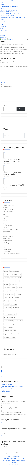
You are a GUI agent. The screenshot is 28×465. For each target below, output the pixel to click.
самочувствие (19, 320)
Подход (2, 4)
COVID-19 (6, 274)
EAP (20, 274)
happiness (13, 277)
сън (4, 245)
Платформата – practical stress (9, 6)
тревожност (7, 251)
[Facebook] (0, 68)
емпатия (11, 297)
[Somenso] (14, 1)
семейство (6, 238)
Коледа (6, 291)
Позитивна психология (16, 291)
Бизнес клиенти (4, 23)
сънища (19, 324)
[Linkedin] (0, 72)
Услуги (2, 19)
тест (5, 327)
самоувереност (8, 320)
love (17, 281)
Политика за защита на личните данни (12, 386)
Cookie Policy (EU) (6, 391)
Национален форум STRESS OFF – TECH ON (13, 17)
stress (13, 287)
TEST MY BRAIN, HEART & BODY (9, 13)
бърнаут (5, 213)
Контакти (3, 35)
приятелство (7, 235)
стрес (5, 242)
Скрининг (2, 8)
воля (4, 214)
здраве (17, 297)
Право (6, 294)
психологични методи (9, 236)
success (19, 287)
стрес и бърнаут (8, 244)
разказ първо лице (9, 317)
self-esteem (7, 287)
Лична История (7, 225)
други (5, 220)
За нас (2, 28)
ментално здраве (14, 301)
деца (4, 218)
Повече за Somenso (6, 384)
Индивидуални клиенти (6, 21)
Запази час (3, 37)
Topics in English (8, 211)
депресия (6, 216)
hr (4, 281)
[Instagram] (0, 70)
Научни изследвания (6, 32)
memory (6, 284)
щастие (5, 255)
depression (14, 274)
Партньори (3, 26)
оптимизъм (14, 304)
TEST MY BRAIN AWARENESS (8, 10)
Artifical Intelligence (8, 205)
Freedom (6, 277)
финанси (6, 337)
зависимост (6, 222)
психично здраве (9, 311)
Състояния (3, 24)
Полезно (5, 233)
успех (20, 334)
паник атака (6, 231)
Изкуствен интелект (9, 224)
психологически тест (10, 314)
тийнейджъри (7, 249)
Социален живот (8, 240)
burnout (6, 271)
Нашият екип (3, 30)
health (19, 277)
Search (5, 105)
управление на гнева (10, 330)
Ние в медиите (4, 34)
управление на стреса (10, 334)
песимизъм (16, 307)
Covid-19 (5, 207)
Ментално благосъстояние (11, 229)
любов (5, 227)
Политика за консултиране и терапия (12, 388)
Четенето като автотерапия (11, 253)
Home (1, 2)
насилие (6, 304)
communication (14, 271)
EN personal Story (8, 209)
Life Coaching (10, 281)
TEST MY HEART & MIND (7, 15)
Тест (4, 247)
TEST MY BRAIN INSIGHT (7, 12)
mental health (13, 284)
